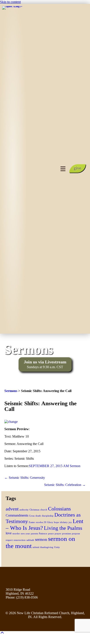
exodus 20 (41, 522)
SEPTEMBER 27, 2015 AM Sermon (54, 466)
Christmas (34, 510)
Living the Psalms (63, 528)
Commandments (17, 515)
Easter (32, 522)
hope (56, 522)
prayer (58, 533)
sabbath (30, 540)
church (43, 510)
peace (51, 533)
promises (66, 533)
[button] (77, 168)
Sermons (10, 391)
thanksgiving (46, 547)
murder (16, 533)
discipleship (48, 516)
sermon (41, 539)
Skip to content (10, 2)
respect (9, 540)
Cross (32, 516)
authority (24, 510)
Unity (57, 547)
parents (34, 533)
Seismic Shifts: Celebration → (65, 485)
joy (70, 522)
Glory (50, 522)
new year (25, 533)
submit (36, 547)
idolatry (64, 522)
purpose (76, 533)
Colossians (59, 509)
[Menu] (62, 168)
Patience (43, 533)
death (38, 516)
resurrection (20, 540)
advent (12, 509)
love (9, 533)
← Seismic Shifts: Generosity (24, 477)
